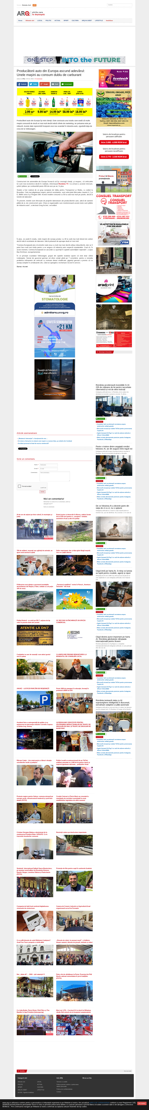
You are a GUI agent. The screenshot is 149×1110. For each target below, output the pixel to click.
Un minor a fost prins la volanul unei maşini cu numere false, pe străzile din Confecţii (45, 441)
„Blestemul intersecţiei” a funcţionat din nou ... (33, 438)
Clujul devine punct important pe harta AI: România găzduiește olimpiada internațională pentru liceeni (113, 639)
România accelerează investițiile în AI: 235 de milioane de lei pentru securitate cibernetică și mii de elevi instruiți (113, 387)
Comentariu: (34, 472)
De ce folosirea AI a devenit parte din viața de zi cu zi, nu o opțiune (112, 507)
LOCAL (39, 20)
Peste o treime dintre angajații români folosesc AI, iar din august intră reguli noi (114, 447)
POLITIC (48, 20)
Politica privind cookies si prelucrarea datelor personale (67, 1085)
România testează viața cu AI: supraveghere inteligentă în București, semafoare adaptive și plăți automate (113, 702)
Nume (36, 465)
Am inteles (142, 1103)
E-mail (36, 468)
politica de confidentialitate (99, 1103)
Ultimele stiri (30, 20)
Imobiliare (109, 20)
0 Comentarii (38, 79)
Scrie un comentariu (49, 506)
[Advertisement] (74, 41)
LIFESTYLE (99, 20)
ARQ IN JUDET (87, 20)
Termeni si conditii (62, 1082)
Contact (59, 1092)
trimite (42, 491)
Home (20, 20)
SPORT (66, 20)
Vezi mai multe (127, 1071)
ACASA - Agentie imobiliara (26, 1092)
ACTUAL (57, 20)
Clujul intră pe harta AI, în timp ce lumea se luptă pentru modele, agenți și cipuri (114, 572)
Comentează (23, 176)
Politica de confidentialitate (64, 1089)
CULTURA (75, 20)
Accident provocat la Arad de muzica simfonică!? (33, 443)
